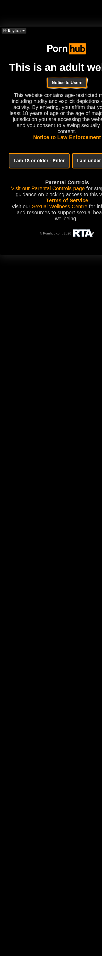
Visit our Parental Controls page (48, 188)
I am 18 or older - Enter (39, 160)
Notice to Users (67, 82)
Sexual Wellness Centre (59, 206)
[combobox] (14, 31)
